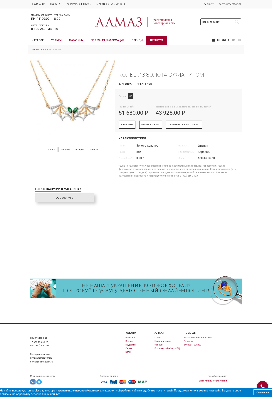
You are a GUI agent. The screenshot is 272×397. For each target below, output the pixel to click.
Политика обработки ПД (167, 348)
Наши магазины (163, 341)
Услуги (56, 40)
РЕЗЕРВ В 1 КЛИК (150, 124)
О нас (157, 337)
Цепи (128, 352)
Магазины (76, 40)
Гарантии (188, 341)
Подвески (130, 344)
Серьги (128, 348)
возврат (79, 149)
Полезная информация (107, 40)
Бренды (137, 40)
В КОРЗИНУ (127, 124)
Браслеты (130, 337)
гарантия (93, 149)
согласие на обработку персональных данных (30, 394)
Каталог (38, 40)
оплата (51, 149)
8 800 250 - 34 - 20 (44, 29)
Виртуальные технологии (213, 380)
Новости (159, 344)
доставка (65, 149)
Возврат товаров (192, 344)
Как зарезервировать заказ (198, 337)
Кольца (129, 341)
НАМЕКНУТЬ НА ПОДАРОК (184, 124)
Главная (35, 49)
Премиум (156, 40)
